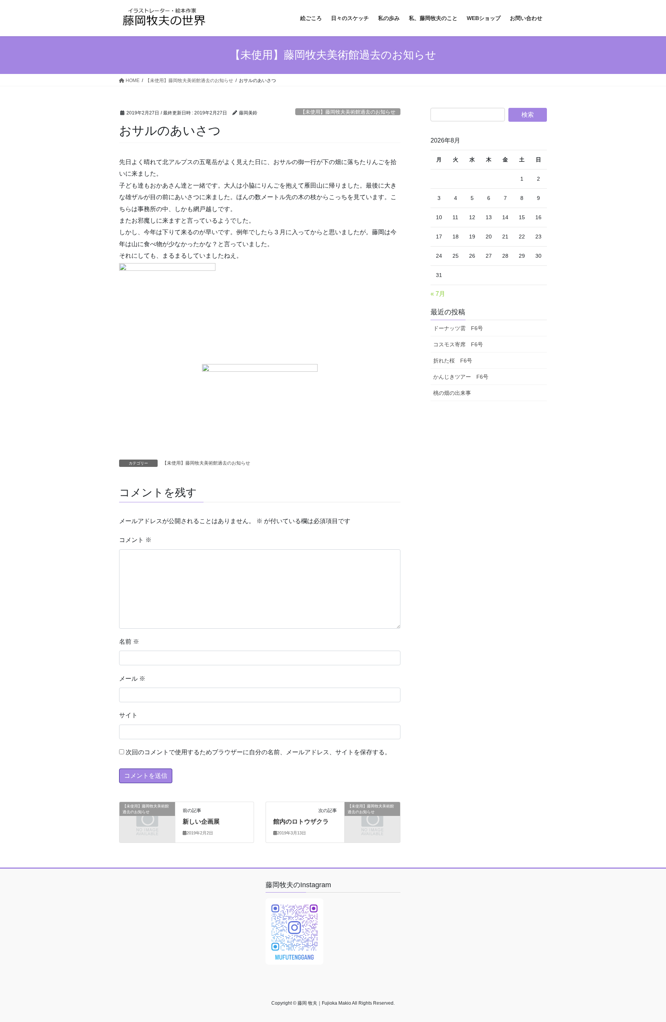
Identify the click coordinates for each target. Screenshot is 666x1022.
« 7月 (438, 293)
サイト (128, 715)
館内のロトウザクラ (301, 821)
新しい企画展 (201, 821)
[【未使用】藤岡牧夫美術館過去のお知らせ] (147, 819)
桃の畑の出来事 (452, 393)
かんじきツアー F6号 (460, 377)
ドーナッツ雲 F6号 (458, 328)
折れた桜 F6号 (452, 360)
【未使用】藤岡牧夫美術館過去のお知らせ (347, 112)
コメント (135, 540)
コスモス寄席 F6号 (458, 344)
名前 (129, 641)
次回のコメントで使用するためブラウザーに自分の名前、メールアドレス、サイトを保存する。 (258, 752)
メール (132, 678)
